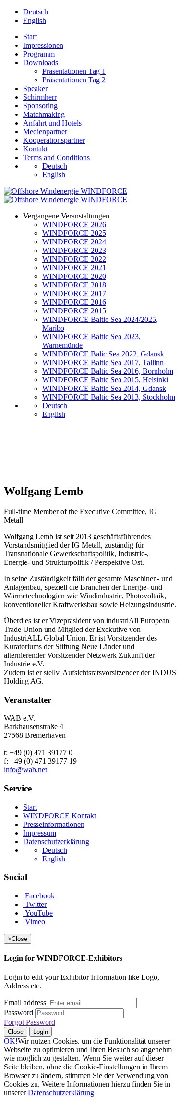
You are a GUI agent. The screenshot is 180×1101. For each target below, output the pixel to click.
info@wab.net (25, 770)
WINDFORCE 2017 (74, 293)
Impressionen (43, 45)
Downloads (40, 62)
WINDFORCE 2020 (74, 276)
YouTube (38, 913)
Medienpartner (45, 131)
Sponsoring (40, 106)
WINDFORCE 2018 (74, 285)
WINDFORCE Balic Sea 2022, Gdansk (103, 354)
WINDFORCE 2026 (74, 224)
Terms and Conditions (56, 157)
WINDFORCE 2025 (74, 233)
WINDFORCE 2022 (74, 259)
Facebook (39, 896)
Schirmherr (40, 97)
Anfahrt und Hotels (52, 123)
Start (30, 37)
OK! (11, 1041)
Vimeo (34, 922)
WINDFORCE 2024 (74, 242)
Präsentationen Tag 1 (74, 71)
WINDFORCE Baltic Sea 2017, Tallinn (103, 362)
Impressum (39, 833)
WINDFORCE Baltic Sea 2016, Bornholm (107, 371)
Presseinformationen (53, 824)
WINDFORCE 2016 (74, 302)
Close (16, 1031)
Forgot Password (29, 1022)
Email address (25, 1002)
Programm (39, 54)
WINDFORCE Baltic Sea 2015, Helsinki (105, 380)
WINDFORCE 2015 (74, 311)
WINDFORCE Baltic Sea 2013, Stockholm (108, 397)
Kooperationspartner (54, 140)
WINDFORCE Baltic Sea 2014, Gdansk (104, 388)
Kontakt (35, 149)
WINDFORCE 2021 (74, 268)
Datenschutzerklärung (56, 841)
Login (40, 1031)
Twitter (35, 904)
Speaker (35, 88)
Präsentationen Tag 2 (74, 80)
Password (18, 1013)
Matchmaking (44, 114)
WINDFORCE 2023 (74, 250)
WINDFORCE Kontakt (59, 816)
